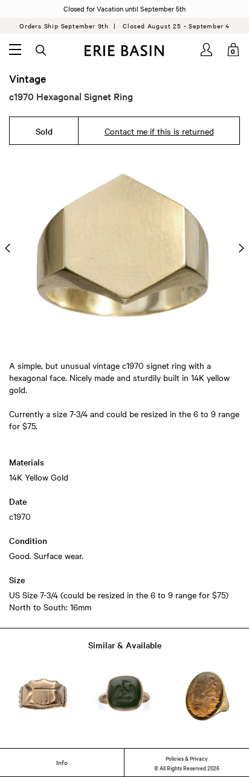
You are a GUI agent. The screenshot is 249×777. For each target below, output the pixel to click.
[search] (41, 50)
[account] (207, 49)
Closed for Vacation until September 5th (124, 8)
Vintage (27, 78)
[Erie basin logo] (124, 50)
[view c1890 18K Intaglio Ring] (206, 696)
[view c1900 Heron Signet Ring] (124, 696)
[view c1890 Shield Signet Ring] (43, 696)
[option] (124, 248)
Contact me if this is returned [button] (159, 131)
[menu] (15, 49)
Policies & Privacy (187, 757)
